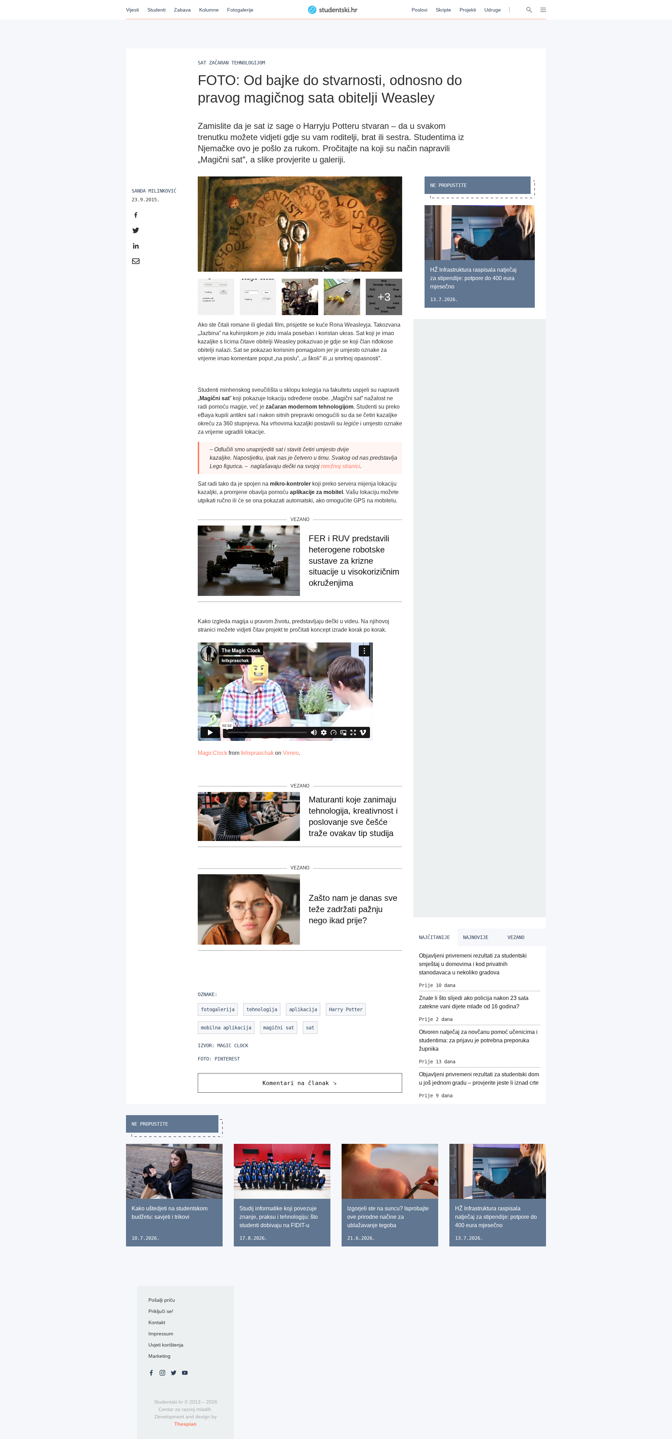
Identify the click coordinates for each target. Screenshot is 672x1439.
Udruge (492, 10)
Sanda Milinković (154, 191)
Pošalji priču (161, 1300)
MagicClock (212, 753)
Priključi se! (160, 1311)
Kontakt (156, 1322)
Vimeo (291, 753)
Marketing (159, 1356)
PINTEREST (227, 1059)
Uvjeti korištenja (165, 1345)
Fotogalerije (240, 10)
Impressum (160, 1333)
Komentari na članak (295, 1083)
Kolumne (209, 10)
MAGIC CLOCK (232, 1045)
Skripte (443, 10)
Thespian (185, 1424)
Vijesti (132, 10)
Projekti (468, 10)
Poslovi (419, 10)
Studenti (156, 10)
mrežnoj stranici (340, 466)
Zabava (182, 10)
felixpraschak (257, 753)
